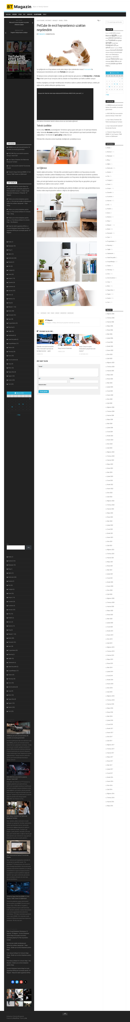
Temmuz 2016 (110, 797)
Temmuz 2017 (110, 749)
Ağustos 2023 (110, 452)
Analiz (9, 242)
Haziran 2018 (110, 704)
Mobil (61, 20)
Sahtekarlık (11, 335)
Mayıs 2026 (110, 326)
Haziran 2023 (110, 460)
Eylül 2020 (109, 594)
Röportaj (10, 327)
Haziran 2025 (110, 370)
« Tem (18, 415)
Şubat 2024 (110, 427)
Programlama (11, 323)
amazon (118, 33)
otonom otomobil (114, 52)
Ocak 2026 (110, 342)
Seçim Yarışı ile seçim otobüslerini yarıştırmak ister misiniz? (87, 349)
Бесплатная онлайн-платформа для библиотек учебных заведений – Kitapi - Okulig (19, 203)
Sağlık (9, 331)
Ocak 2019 (110, 675)
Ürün (65, 20)
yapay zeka (114, 61)
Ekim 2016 (109, 785)
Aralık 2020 (110, 582)
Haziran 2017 (110, 753)
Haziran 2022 (110, 509)
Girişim (14, 14)
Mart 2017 (109, 765)
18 (12, 407)
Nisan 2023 (110, 468)
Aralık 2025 (110, 346)
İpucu (9, 294)
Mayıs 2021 (110, 562)
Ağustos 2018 (110, 696)
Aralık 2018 (110, 679)
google (109, 42)
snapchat (108, 57)
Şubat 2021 (110, 574)
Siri (118, 54)
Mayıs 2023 (110, 464)
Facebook (112, 40)
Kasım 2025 (110, 350)
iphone (108, 47)
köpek (52, 313)
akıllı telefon (113, 33)
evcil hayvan (43, 313)
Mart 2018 (109, 716)
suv (111, 56)
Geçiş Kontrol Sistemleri (65, 348)
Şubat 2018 (110, 720)
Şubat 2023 (110, 476)
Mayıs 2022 (110, 513)
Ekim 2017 (109, 736)
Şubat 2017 (110, 769)
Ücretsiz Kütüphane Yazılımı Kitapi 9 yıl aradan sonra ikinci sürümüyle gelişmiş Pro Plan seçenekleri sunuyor (18, 189)
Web (9, 368)
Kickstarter (88, 69)
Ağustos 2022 (110, 501)
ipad (117, 45)
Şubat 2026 (110, 338)
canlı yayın (119, 36)
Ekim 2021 (109, 541)
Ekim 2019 (109, 639)
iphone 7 (112, 47)
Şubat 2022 (110, 525)
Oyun (19, 14)
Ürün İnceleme (12, 360)
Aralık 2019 (110, 631)
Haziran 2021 (110, 558)
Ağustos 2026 (110, 314)
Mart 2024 (109, 423)
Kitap (9, 303)
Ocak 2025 (110, 391)
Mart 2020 (109, 618)
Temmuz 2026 (110, 318)
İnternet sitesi (42, 384)
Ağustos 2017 (110, 745)
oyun (120, 52)
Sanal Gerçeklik (12, 339)
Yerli (44, 14)
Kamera (10, 299)
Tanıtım (10, 347)
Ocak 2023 (110, 480)
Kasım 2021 (110, 537)
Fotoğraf (10, 270)
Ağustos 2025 (110, 362)
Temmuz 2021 (110, 553)
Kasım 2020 (110, 586)
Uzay (9, 364)
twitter (117, 59)
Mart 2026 (109, 334)
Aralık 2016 (110, 777)
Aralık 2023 (110, 436)
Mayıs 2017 (110, 757)
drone (107, 38)
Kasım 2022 (110, 488)
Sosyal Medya (12, 343)
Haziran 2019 (110, 655)
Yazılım (8, 14)
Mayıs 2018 (110, 708)
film (117, 40)
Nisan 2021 (110, 566)
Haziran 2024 (110, 415)
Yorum (41, 366)
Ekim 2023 (109, 444)
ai (109, 33)
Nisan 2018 (110, 712)
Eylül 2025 (109, 358)
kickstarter (117, 47)
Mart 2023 (109, 472)
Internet (48, 20)
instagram (109, 45)
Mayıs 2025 (110, 375)
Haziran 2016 (110, 801)
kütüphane (108, 50)
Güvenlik (10, 282)
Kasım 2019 (110, 635)
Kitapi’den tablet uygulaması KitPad (17, 226)
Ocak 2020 (110, 627)
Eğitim (9, 254)
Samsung (114, 54)
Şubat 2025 (110, 387)
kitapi (120, 48)
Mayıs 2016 (110, 806)
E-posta (72, 378)
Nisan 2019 (110, 663)
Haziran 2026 (110, 322)
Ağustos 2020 (110, 598)
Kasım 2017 (110, 732)
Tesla (113, 59)
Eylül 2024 (109, 403)
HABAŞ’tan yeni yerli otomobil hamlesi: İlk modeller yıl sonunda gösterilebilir (114, 107)
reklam (107, 54)
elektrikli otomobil (114, 38)
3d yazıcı (107, 33)
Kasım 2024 (110, 395)
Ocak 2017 (110, 773)
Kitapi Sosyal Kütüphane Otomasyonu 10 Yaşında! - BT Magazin (18, 193)
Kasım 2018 (110, 684)
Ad (40, 378)
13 (19, 404)
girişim (120, 40)
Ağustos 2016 (110, 793)
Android (29, 14)
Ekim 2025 (109, 354)
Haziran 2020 (110, 606)
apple (114, 35)
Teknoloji (10, 351)
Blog (9, 250)
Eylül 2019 (109, 643)
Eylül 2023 (109, 448)
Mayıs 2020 (110, 610)
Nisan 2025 (110, 379)
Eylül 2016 (109, 789)
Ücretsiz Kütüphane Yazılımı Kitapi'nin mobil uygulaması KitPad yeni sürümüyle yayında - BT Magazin (19, 230)
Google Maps (115, 43)
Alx (26, 1018)
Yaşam (10, 376)
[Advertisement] (19, 110)
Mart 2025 (109, 383)
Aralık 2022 (110, 484)
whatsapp (108, 61)
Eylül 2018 (109, 692)
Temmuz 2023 (110, 456)
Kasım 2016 (110, 781)
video (121, 59)
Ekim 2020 (109, 590)
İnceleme (10, 286)
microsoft (113, 50)
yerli (118, 61)
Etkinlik (10, 262)
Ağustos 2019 (110, 647)
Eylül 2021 (109, 545)
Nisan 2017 (110, 761)
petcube (57, 313)
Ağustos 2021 (110, 549)
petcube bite (63, 313)
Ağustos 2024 (110, 407)
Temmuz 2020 (110, 602)
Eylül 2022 (109, 497)
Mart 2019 (109, 667)
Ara (8, 544)
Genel (9, 274)
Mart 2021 (109, 570)
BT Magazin (41, 34)
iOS (24, 14)
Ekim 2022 (109, 492)
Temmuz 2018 (110, 700)
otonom (108, 52)
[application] (65, 104)
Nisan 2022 (110, 517)
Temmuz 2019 (110, 651)
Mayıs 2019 (110, 659)
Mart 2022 (109, 521)
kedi (49, 313)
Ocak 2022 (110, 529)
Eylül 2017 (109, 740)
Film (9, 266)
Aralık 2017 (110, 728)
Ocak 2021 (110, 578)
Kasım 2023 (110, 440)
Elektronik (37, 14)
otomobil (119, 50)
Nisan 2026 (110, 330)
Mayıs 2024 (110, 419)
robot (110, 54)
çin (109, 66)
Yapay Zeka (11, 372)
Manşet (55, 20)
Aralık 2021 (110, 533)
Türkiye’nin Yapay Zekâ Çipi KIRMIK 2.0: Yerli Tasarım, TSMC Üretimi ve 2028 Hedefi (114, 134)
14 (23, 404)
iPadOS (10, 618)
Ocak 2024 (110, 431)
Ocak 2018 (110, 724)
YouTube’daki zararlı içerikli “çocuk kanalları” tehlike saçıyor (19, 60)
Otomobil (10, 315)
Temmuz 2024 (110, 411)
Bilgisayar (10, 246)
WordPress (16, 1018)
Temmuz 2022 (110, 505)
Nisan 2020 (110, 614)
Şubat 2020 (110, 623)
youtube (112, 63)
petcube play (70, 313)
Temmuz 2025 (110, 366)
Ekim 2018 (109, 688)
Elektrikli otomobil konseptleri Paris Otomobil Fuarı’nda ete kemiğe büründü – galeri (45, 349)
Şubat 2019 (110, 671)
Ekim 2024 (109, 399)
